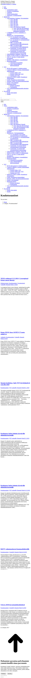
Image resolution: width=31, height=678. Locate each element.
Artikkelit (3, 337)
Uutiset (2, 284)
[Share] (2, 675)
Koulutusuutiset (13, 283)
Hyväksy (10, 673)
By (8, 284)
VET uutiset (12, 387)
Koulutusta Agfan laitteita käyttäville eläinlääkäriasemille (13, 434)
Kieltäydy (3, 673)
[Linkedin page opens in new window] (1, 97)
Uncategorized (21, 283)
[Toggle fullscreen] (4, 675)
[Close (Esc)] (1, 675)
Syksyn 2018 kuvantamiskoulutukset (13, 605)
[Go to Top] (15, 657)
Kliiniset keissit (4, 283)
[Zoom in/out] (6, 675)
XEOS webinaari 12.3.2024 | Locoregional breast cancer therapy (14, 279)
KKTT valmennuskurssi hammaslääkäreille (15, 549)
